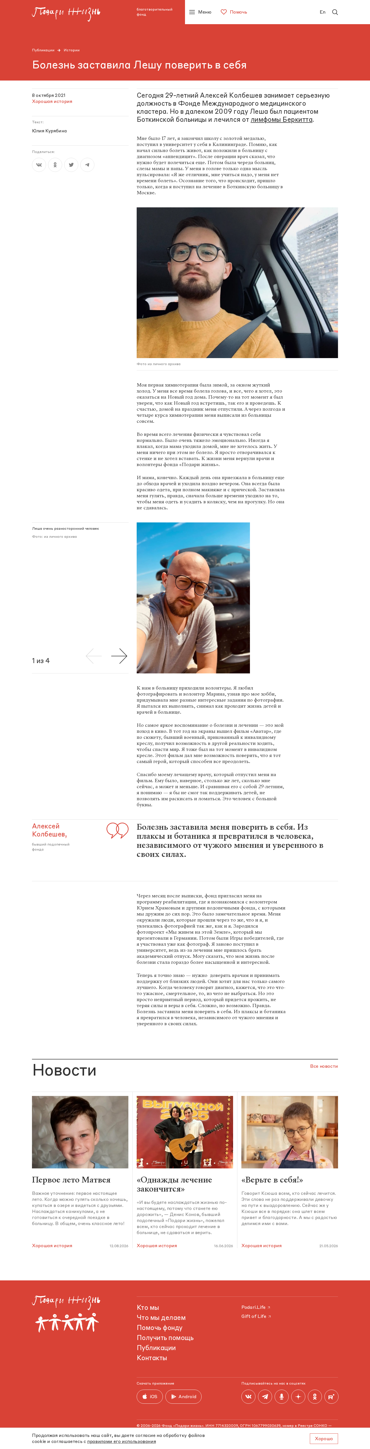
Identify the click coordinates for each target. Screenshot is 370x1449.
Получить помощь (165, 1338)
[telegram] (87, 165)
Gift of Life (253, 1316)
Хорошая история (52, 1246)
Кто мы (148, 1308)
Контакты (152, 1358)
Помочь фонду (159, 1328)
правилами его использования (121, 1441)
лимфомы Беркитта (282, 120)
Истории (72, 50)
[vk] (39, 165)
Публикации (43, 50)
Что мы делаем (161, 1318)
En (323, 12)
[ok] (55, 165)
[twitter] (71, 165)
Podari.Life (253, 1307)
